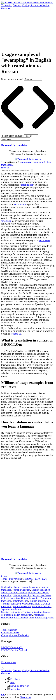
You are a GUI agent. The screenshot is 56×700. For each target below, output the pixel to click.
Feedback (15, 679)
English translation (10, 587)
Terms (4, 578)
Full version (15, 578)
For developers (8, 662)
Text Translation (9, 629)
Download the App (19, 686)
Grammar (6, 8)
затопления (27, 184)
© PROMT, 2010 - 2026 (34, 578)
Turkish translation (39, 601)
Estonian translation (41, 606)
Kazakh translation (42, 595)
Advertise (15, 689)
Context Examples (10, 632)
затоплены (44, 240)
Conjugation (35, 5)
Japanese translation (11, 609)
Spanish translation (40, 589)
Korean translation (30, 598)
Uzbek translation (30, 603)
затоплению (20, 204)
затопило (6, 221)
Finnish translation (22, 606)
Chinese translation (10, 598)
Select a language (9, 581)
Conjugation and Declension (15, 635)
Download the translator (14, 145)
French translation (21, 589)
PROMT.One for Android (14, 650)
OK (3, 694)
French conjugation (44, 617)
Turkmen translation (11, 603)
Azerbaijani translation (30, 592)
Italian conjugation (23, 614)
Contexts (17, 5)
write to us (16, 333)
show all (5, 167)
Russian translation (30, 587)
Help (12, 682)
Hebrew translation (22, 595)
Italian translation (9, 592)
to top (4, 576)
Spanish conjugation (11, 612)
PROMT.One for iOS (12, 647)
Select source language (12, 79)
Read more (25, 697)
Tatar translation (20, 601)
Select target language (12, 135)
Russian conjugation (24, 617)
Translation (6, 5)
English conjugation (32, 612)
